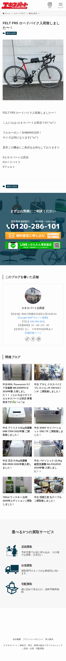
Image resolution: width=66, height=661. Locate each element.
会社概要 (17, 639)
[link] (27, 339)
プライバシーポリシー (33, 639)
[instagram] (39, 339)
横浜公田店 (11, 33)
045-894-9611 (37, 321)
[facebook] (33, 339)
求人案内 (49, 639)
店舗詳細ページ (33, 332)
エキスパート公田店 (33, 308)
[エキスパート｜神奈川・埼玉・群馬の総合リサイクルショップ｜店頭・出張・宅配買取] (14, 5)
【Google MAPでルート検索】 (33, 317)
